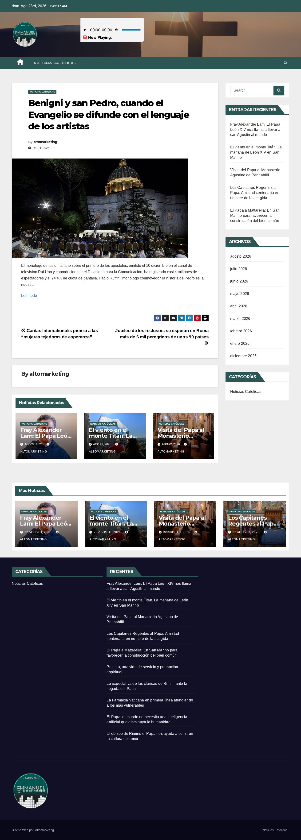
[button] (285, 63)
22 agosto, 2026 (38, 532)
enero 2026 (240, 343)
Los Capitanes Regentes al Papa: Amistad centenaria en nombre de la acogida (254, 193)
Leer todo (29, 296)
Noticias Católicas (55, 63)
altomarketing (45, 142)
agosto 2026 (240, 256)
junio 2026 (239, 281)
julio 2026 (238, 269)
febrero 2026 (241, 331)
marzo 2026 (240, 319)
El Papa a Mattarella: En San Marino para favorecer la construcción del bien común (255, 215)
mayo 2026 (239, 294)
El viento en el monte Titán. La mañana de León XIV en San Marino (256, 152)
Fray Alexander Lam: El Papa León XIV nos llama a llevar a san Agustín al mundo (255, 129)
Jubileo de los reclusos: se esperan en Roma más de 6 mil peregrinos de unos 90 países (162, 333)
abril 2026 (238, 306)
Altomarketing (44, 830)
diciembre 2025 (243, 356)
